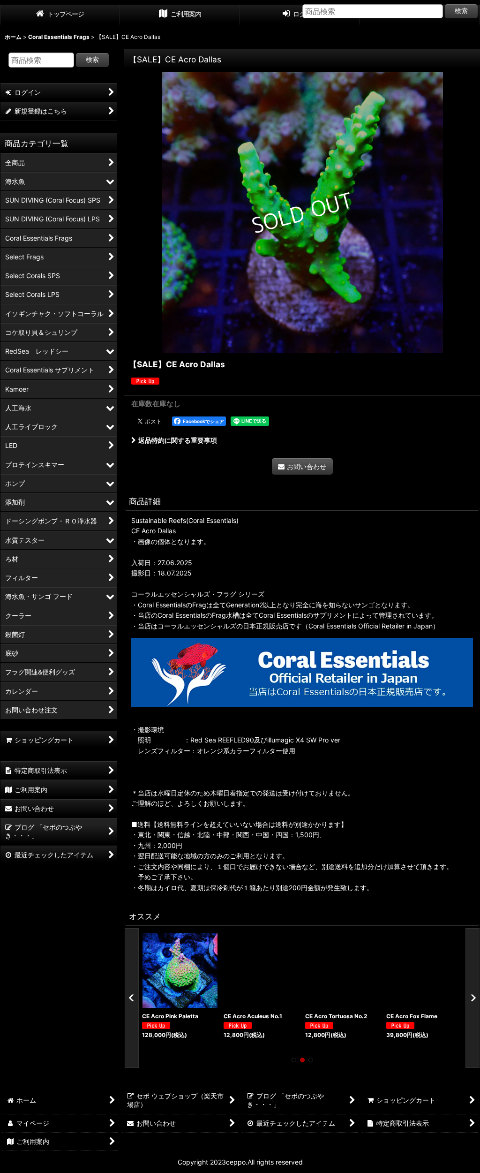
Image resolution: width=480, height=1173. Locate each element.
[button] (132, 997)
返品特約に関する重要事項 (177, 440)
